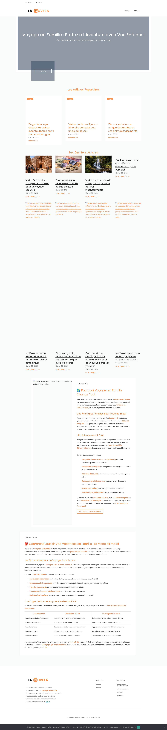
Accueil (127, 10)
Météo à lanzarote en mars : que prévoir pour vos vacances (127, 356)
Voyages (43, 71)
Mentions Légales (123, 689)
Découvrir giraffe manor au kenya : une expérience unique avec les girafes (68, 358)
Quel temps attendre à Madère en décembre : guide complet (127, 164)
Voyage (137, 10)
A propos (120, 695)
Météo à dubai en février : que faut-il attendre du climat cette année (36, 358)
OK (138, 727)
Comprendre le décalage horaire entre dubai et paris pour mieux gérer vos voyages (97, 360)
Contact (29, 2)
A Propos (39, 2)
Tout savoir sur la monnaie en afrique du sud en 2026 (66, 183)
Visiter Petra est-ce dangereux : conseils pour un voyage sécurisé (37, 185)
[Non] (165, 727)
